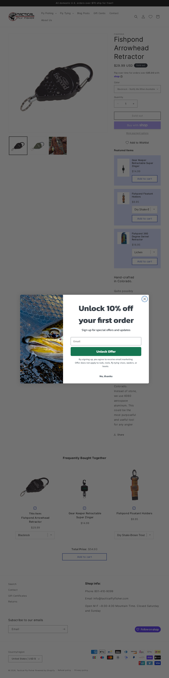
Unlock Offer (106, 351)
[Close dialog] (145, 299)
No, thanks (106, 376)
